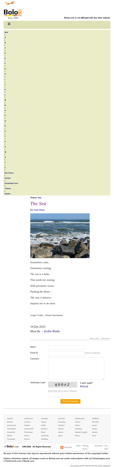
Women (27, 439)
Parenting (78, 429)
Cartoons (27, 422)
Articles (8, 178)
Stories (77, 436)
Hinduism (61, 425)
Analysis (10, 419)
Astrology (44, 419)
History (77, 425)
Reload (84, 386)
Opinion (61, 429)
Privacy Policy (85, 447)
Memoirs (44, 429)
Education (95, 422)
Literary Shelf (28, 429)
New (6, 32)
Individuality (11, 429)
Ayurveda (61, 419)
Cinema (43, 422)
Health (43, 425)
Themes (8, 188)
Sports (60, 436)
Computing (62, 422)
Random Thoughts (81, 432)
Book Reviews (79, 419)
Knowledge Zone (11, 183)
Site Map (106, 447)
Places (43, 432)
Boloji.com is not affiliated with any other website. (87, 18)
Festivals (27, 425)
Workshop (44, 439)
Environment (11, 425)
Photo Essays (28, 432)
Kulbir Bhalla (39, 210)
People (94, 429)
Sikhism (9, 436)
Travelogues (11, 439)
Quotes (60, 432)
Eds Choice (9, 173)
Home (78, 446)
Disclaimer (98, 446)
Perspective (11, 432)
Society (26, 436)
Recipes (95, 432)
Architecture (28, 419)
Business (10, 422)
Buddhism (95, 419)
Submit (7, 194)
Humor (94, 425)
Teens (94, 436)
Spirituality (45, 436)
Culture (77, 422)
